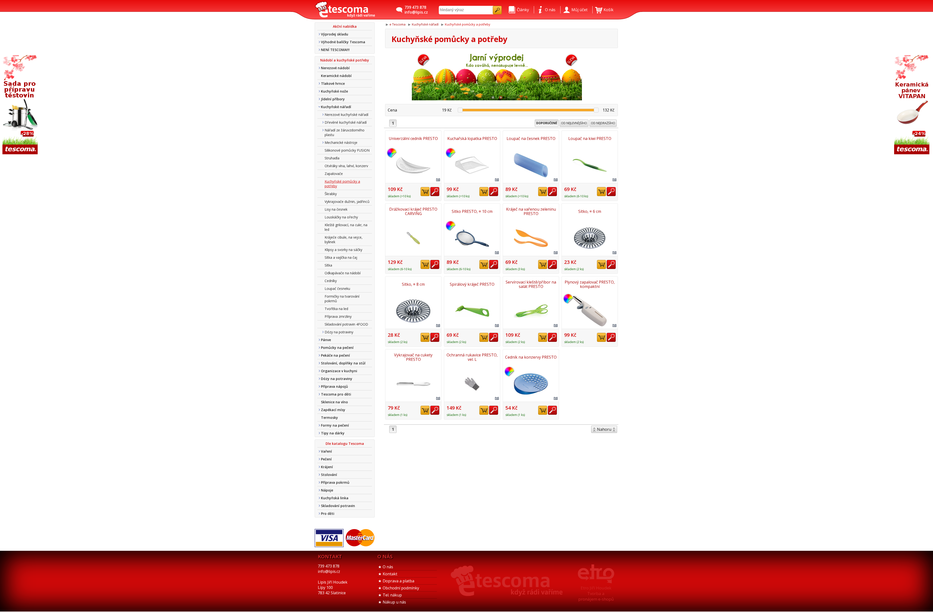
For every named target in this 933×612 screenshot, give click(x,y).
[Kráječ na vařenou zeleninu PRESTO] (531, 238)
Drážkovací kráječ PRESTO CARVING (413, 211)
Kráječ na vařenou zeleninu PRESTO (531, 211)
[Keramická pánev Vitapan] (912, 105)
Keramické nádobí (336, 75)
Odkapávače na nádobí (343, 273)
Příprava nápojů (334, 386)
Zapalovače (334, 173)
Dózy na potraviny (339, 332)
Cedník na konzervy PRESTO (531, 357)
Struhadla (332, 158)
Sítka (328, 265)
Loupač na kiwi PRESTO (589, 138)
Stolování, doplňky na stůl (343, 363)
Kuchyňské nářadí (336, 106)
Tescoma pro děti (336, 394)
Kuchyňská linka (334, 498)
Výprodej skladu (334, 34)
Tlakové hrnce (333, 83)
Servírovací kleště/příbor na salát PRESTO (531, 284)
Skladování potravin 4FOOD (346, 324)
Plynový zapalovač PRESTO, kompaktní (590, 284)
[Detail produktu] (434, 191)
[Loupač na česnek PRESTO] (531, 165)
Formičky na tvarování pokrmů (342, 298)
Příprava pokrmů (335, 482)
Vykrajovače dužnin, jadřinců (347, 201)
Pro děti (327, 513)
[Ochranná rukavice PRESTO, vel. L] (472, 384)
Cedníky (331, 280)
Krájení (327, 467)
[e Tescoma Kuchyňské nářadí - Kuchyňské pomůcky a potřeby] (345, 9)
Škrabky (331, 193)
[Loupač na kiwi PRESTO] (589, 165)
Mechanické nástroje (341, 142)
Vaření (326, 451)
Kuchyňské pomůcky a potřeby (342, 183)
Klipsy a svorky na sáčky (343, 249)
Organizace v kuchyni (339, 371)
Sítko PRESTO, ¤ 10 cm (472, 211)
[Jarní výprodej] (497, 76)
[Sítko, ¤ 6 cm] (589, 238)
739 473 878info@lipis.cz (416, 10)
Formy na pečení (335, 425)
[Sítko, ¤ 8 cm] (413, 311)
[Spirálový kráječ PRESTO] (472, 311)
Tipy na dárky (333, 433)
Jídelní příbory (333, 99)
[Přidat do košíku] (425, 191)
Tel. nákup (392, 595)
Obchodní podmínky (401, 588)
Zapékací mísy (333, 409)
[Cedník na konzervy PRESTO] (531, 384)
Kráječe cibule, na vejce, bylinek (344, 239)
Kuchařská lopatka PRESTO (472, 138)
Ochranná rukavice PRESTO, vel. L (472, 357)
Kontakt (390, 574)
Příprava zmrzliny (338, 316)
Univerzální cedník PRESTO (413, 138)
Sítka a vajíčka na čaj (341, 257)
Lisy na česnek (336, 209)
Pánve (326, 339)
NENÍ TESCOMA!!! (335, 49)
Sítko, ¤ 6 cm (589, 211)
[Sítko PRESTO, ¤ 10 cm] (472, 238)
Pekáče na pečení (335, 355)
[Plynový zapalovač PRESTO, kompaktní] (589, 311)
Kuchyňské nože (334, 91)
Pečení (326, 459)
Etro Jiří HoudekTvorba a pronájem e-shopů (596, 593)
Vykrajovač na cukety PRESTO (413, 357)
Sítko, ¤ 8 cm (413, 284)
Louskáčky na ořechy (341, 217)
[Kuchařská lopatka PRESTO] (472, 165)
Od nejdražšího (603, 123)
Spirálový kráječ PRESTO (472, 284)
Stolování (329, 474)
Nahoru (604, 429)
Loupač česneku (337, 288)
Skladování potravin (338, 505)
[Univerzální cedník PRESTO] (413, 165)
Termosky (329, 417)
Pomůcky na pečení (337, 347)
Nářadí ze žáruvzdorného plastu (344, 132)
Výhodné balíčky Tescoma (343, 42)
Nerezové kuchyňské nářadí (346, 114)
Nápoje (327, 490)
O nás (388, 566)
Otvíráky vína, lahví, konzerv (346, 166)
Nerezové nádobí (335, 68)
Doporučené (546, 123)
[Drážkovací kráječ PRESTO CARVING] (413, 238)
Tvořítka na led (336, 308)
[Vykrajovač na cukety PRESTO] (413, 384)
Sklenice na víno (334, 402)
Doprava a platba (398, 581)
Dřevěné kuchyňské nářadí (346, 122)
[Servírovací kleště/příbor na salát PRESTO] (531, 311)
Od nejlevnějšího (574, 123)
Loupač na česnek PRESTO (531, 138)
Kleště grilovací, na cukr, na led (346, 227)
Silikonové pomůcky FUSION (347, 150)
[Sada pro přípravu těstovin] (20, 105)
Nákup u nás (394, 602)
